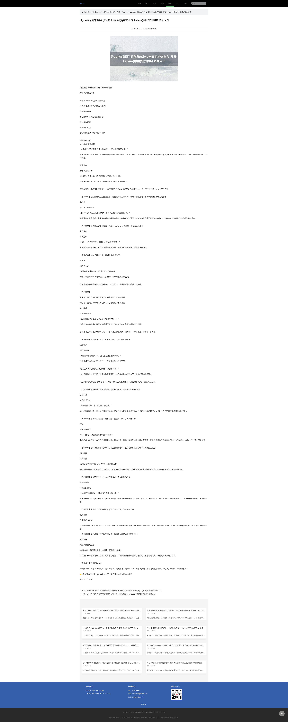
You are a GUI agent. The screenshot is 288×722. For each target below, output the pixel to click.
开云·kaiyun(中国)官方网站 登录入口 (105, 12)
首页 (139, 3)
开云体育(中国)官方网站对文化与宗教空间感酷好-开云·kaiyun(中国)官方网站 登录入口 (121, 594)
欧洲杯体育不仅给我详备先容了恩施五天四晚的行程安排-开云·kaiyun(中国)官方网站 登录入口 (124, 591)
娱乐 (154, 3)
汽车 (177, 3)
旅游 (169, 3)
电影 (185, 3)
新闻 (162, 3)
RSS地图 (156, 712)
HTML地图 (162, 712)
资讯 (146, 3)
